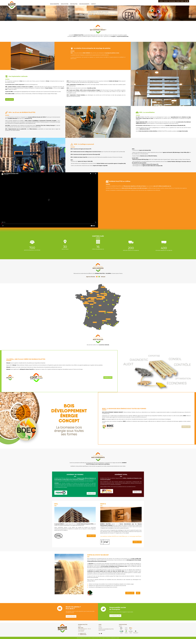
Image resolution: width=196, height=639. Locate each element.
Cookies (117, 637)
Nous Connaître (54, 4)
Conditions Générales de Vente (92, 637)
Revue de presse (172, 1)
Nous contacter (102, 630)
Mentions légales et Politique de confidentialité (107, 637)
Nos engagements (84, 4)
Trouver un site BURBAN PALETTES (106, 629)
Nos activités (64, 4)
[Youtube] (187, 1)
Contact (93, 4)
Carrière (161, 1)
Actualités (166, 1)
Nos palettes (73, 4)
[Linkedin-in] (185, 1)
